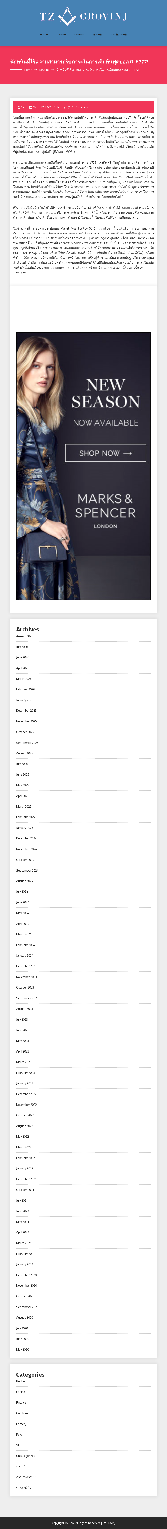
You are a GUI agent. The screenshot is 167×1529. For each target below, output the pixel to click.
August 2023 (24, 1008)
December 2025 (26, 710)
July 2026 (22, 646)
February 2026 (25, 689)
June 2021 (22, 1211)
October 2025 (25, 732)
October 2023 (25, 987)
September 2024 (27, 870)
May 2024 (22, 913)
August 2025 (24, 753)
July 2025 (22, 763)
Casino (62, 34)
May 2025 (22, 785)
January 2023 (24, 1083)
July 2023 (22, 1019)
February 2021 (25, 1253)
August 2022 (24, 1126)
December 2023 (26, 966)
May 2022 (22, 1136)
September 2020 (27, 1307)
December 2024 (26, 838)
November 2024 (26, 849)
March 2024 (23, 934)
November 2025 (26, 721)
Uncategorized (25, 1455)
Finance (21, 1402)
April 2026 (22, 668)
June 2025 (22, 774)
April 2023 (22, 1051)
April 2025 (22, 796)
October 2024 (25, 859)
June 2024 (22, 902)
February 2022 (25, 1157)
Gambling (79, 34)
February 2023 (25, 1072)
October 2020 (25, 1296)
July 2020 (22, 1328)
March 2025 (23, 806)
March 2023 (23, 1062)
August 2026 (24, 636)
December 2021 (26, 1179)
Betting (44, 34)
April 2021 (22, 1232)
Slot (19, 1445)
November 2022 (26, 1104)
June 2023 (22, 1030)
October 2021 (25, 1189)
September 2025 (27, 742)
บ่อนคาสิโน (23, 1487)
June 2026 (22, 657)
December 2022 (26, 1094)
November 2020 (26, 1285)
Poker (20, 1434)
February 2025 (25, 817)
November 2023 (26, 977)
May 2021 (22, 1221)
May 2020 (22, 1349)
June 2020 (22, 1338)
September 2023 (27, 998)
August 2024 (24, 881)
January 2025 (24, 827)
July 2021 (22, 1200)
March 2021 (23, 1243)
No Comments (80, 107)
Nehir (24, 107)
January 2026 (24, 700)
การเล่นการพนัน (119, 34)
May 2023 (22, 1040)
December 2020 (26, 1275)
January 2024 (24, 955)
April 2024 (22, 923)
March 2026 (23, 678)
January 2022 (24, 1168)
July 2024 (22, 891)
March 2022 (23, 1147)
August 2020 (24, 1317)
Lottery (21, 1424)
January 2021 (24, 1264)
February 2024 (25, 945)
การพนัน (97, 34)
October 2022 (25, 1115)
